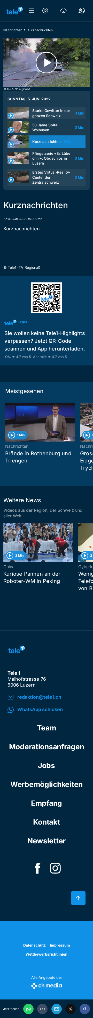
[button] (42, 1009)
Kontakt (46, 822)
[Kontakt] (81, 10)
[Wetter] (63, 10)
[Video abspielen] (46, 62)
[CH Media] (46, 985)
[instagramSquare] (55, 868)
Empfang (46, 803)
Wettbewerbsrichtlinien (46, 954)
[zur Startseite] (14, 10)
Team (46, 727)
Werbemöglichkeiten (46, 784)
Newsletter (46, 840)
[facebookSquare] (37, 868)
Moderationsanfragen (46, 746)
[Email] (56, 1009)
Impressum (60, 945)
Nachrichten (12, 30)
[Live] (45, 10)
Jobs (46, 765)
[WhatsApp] (28, 1009)
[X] (70, 1009)
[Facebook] (85, 1009)
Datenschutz (34, 945)
